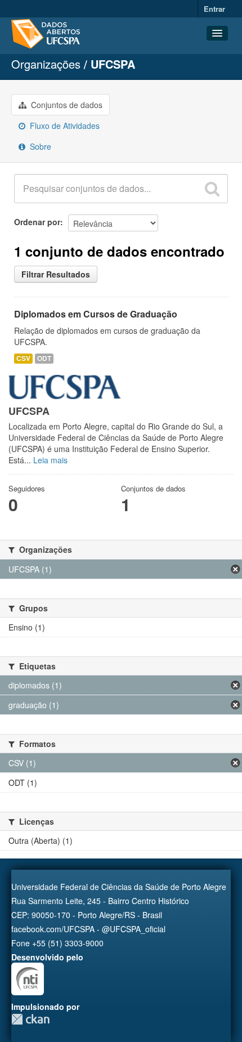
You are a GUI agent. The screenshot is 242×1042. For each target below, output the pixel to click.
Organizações (45, 64)
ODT (44, 358)
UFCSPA (113, 64)
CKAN (30, 1019)
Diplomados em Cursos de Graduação (95, 313)
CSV (23, 358)
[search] (212, 188)
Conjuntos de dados (65, 104)
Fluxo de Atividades (64, 125)
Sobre (39, 146)
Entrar (214, 8)
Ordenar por (37, 221)
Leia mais (50, 460)
